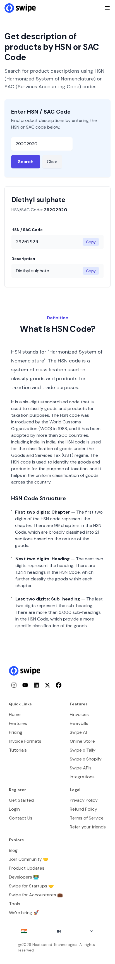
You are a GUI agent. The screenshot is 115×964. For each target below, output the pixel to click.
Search (25, 162)
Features (18, 723)
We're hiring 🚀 (24, 913)
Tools (14, 904)
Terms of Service (87, 818)
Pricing (15, 732)
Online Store (82, 741)
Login (14, 809)
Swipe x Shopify (86, 759)
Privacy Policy (84, 800)
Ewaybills (79, 723)
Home (15, 714)
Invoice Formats (25, 741)
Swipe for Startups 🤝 (31, 886)
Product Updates (26, 868)
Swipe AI (78, 732)
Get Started (21, 800)
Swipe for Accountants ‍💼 (36, 895)
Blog (13, 850)
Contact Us (20, 818)
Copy (91, 241)
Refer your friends (88, 827)
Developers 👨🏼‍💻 (24, 877)
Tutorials (18, 750)
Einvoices (79, 714)
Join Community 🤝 (29, 859)
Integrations (82, 777)
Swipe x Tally (82, 750)
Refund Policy (83, 809)
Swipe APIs (81, 768)
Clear (52, 162)
